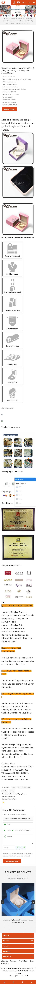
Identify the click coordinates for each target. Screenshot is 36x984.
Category (13, 18)
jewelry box (27, 787)
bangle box (29, 18)
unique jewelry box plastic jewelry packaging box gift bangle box (18, 921)
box (19, 787)
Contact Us (5, 963)
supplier (5, 791)
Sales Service (20, 483)
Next (33, 902)
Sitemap (12, 976)
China (13, 787)
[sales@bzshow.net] (3, 802)
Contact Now (9, 109)
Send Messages (12, 861)
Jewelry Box (21, 18)
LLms (18, 976)
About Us (4, 961)
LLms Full (25, 976)
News (32, 961)
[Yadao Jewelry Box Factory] (18, 10)
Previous (2, 902)
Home (8, 18)
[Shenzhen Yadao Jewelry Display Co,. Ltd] (3, 2)
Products (13, 961)
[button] (16, 14)
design (12, 791)
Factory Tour (23, 961)
